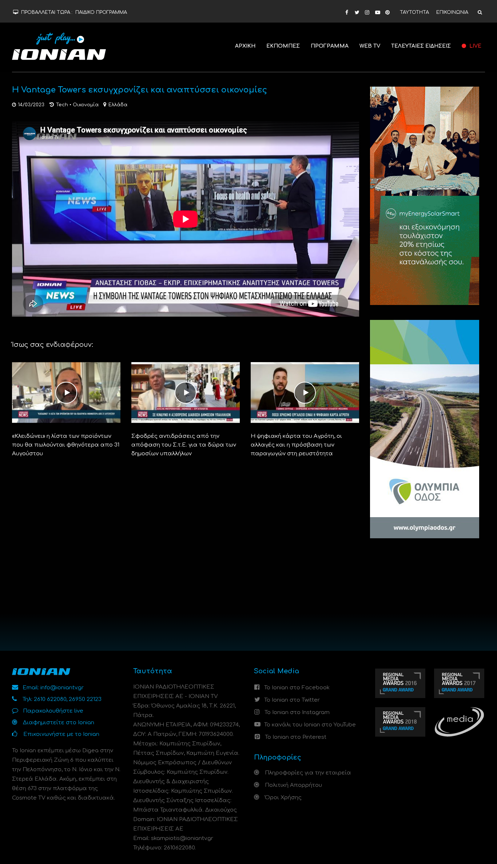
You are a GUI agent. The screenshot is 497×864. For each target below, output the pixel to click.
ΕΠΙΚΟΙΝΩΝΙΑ (452, 12)
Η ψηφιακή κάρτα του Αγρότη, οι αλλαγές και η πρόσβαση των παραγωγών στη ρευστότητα (296, 445)
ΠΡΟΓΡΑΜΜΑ (330, 46)
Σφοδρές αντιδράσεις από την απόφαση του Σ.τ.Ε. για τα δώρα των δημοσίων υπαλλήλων (183, 445)
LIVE (474, 46)
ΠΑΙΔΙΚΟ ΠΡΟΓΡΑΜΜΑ (101, 12)
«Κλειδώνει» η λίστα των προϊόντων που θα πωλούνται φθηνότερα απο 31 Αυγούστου (65, 445)
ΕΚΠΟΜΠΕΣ (283, 46)
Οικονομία (86, 104)
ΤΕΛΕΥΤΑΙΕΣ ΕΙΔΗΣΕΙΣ (421, 46)
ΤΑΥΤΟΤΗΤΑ (414, 12)
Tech (62, 104)
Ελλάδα (117, 104)
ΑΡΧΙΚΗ (245, 46)
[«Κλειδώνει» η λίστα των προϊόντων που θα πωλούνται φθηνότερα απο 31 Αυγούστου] (66, 392)
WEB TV (369, 46)
